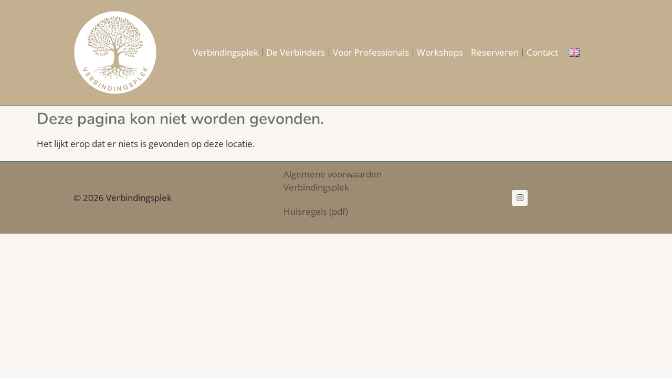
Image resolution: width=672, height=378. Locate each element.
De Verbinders (295, 52)
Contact (542, 52)
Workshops (440, 52)
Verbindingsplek (225, 52)
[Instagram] (520, 198)
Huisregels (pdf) (316, 211)
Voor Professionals (371, 52)
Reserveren (495, 52)
